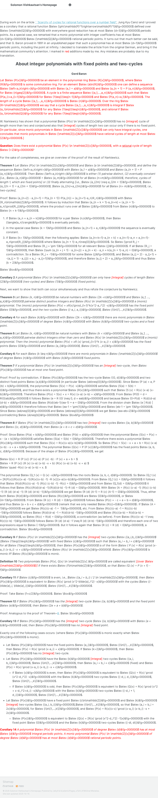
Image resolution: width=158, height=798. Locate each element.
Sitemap (8, 781)
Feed (21, 786)
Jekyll (55, 791)
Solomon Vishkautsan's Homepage (33, 4)
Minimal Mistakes (91, 791)
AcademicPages (67, 791)
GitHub (9, 786)
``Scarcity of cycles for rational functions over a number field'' (75, 22)
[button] (70, 5)
